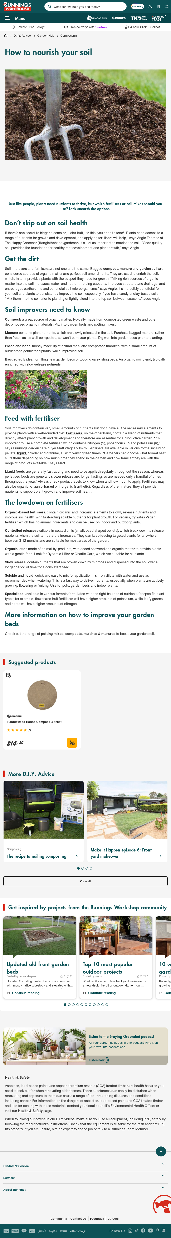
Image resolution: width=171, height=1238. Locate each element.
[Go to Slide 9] (98, 1004)
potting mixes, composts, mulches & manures (78, 634)
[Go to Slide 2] (82, 868)
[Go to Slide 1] (78, 868)
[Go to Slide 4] (91, 868)
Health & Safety (30, 1111)
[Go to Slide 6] (86, 1004)
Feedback (97, 1218)
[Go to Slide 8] (94, 1004)
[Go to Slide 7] (90, 1004)
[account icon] (150, 6)
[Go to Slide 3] (87, 868)
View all (85, 881)
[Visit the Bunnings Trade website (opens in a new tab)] (159, 18)
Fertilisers (74, 433)
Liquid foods (15, 471)
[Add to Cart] (72, 743)
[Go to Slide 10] (102, 1004)
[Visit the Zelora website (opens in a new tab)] (119, 18)
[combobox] (85, 6)
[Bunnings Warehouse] (17, 9)
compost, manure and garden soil (130, 268)
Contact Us (78, 1218)
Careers (113, 1218)
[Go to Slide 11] (107, 1004)
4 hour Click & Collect (145, 27)
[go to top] (161, 1151)
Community (59, 1218)
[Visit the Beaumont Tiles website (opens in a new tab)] (97, 18)
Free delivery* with (81, 27)
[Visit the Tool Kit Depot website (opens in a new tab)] (139, 18)
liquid (21, 453)
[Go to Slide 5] (81, 1004)
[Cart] (167, 6)
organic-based (42, 486)
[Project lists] (158, 6)
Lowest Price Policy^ (31, 27)
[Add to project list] (8, 675)
